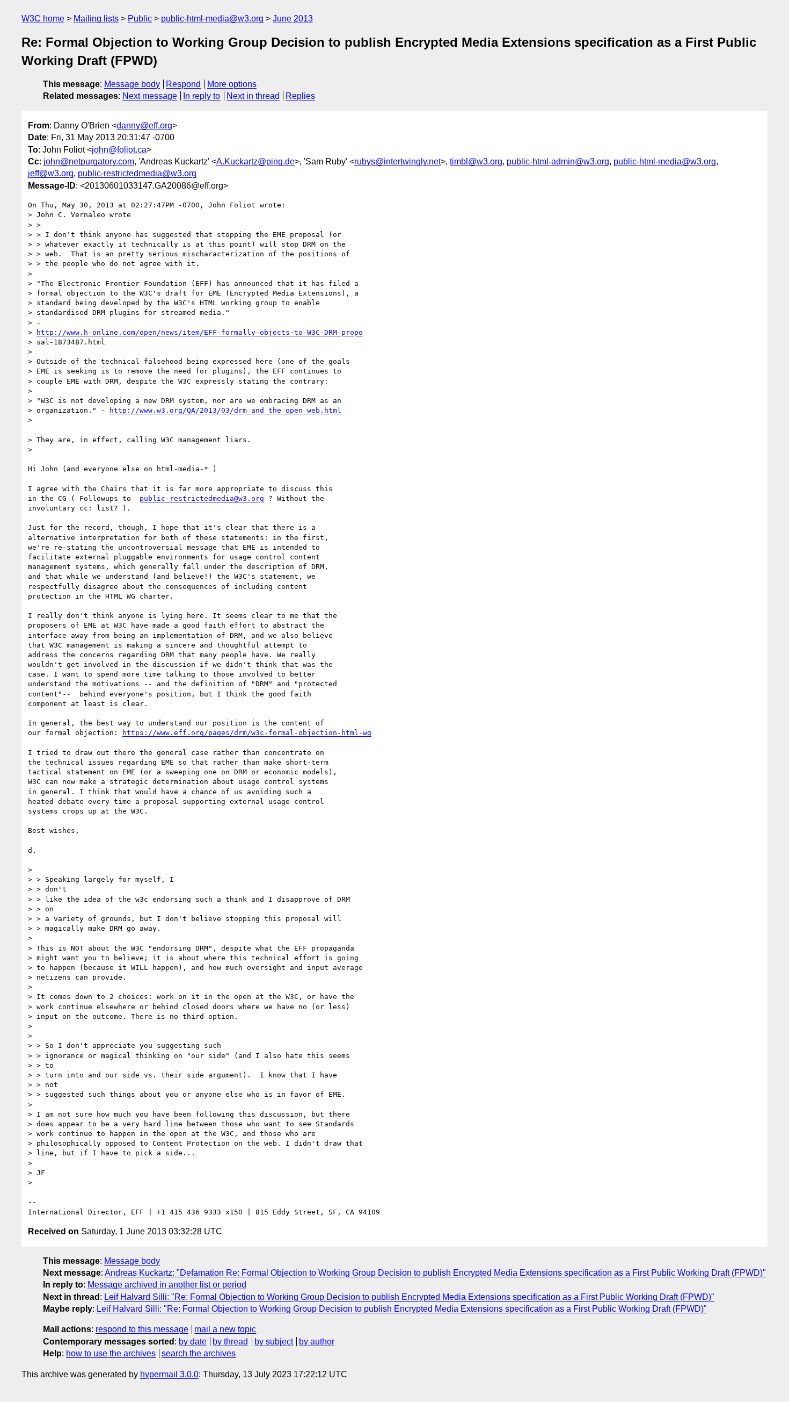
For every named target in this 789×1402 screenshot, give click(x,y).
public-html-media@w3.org (212, 18)
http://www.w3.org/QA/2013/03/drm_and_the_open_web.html (225, 410)
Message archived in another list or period (166, 1284)
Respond (183, 84)
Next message (149, 95)
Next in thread (253, 95)
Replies (300, 95)
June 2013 (293, 18)
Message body (132, 84)
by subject (273, 1341)
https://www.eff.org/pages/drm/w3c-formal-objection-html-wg (246, 733)
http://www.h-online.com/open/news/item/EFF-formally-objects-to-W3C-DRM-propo (199, 332)
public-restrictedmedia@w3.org (137, 173)
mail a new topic (225, 1329)
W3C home (42, 18)
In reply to (201, 95)
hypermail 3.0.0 (169, 1374)
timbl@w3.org (476, 161)
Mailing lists (96, 18)
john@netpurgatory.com (88, 161)
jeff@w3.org (51, 173)
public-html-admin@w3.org (558, 161)
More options (232, 84)
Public (140, 18)
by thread (230, 1341)
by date (193, 1341)
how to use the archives (111, 1353)
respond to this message (142, 1329)
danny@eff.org (144, 125)
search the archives (199, 1353)
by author (316, 1341)
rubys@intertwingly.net (397, 161)
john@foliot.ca (119, 149)
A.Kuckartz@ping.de (255, 161)
